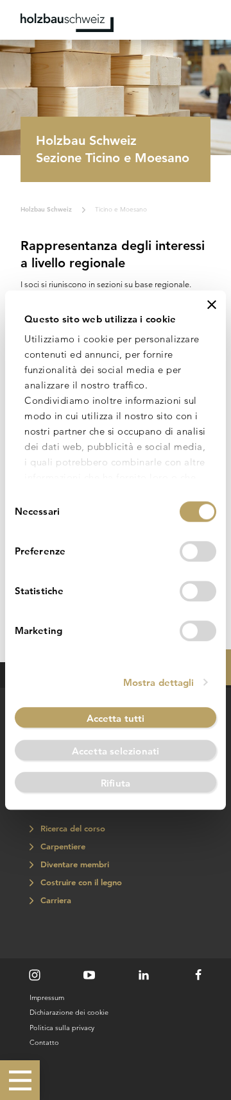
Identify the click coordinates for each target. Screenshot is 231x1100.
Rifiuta (115, 784)
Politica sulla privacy (62, 1027)
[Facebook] (198, 975)
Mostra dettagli (158, 682)
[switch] (198, 551)
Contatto (44, 1042)
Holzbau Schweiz (46, 208)
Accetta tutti (115, 718)
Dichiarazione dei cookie (69, 1012)
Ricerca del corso (71, 828)
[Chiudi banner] (211, 304)
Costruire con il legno (79, 882)
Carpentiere (61, 846)
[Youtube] (89, 975)
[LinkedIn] (144, 975)
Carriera (54, 900)
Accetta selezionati (115, 751)
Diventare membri (73, 864)
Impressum (47, 997)
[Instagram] (34, 975)
